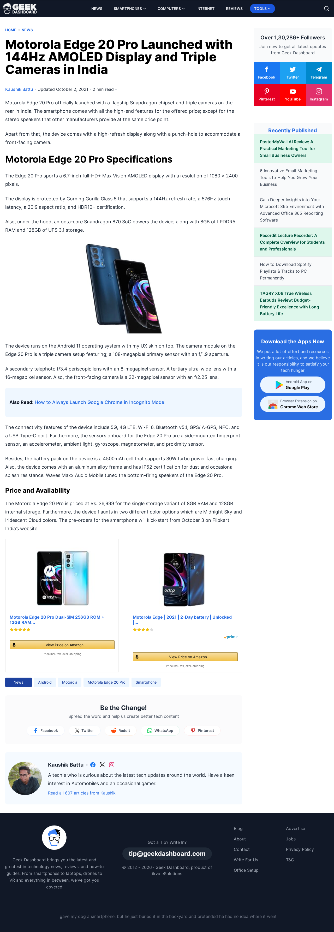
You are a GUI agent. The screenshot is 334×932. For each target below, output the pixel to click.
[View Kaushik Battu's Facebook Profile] (93, 764)
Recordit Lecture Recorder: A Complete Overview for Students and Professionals (292, 242)
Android (45, 682)
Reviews (234, 8)
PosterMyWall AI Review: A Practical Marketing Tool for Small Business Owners (287, 148)
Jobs (291, 838)
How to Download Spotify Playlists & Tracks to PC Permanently (286, 271)
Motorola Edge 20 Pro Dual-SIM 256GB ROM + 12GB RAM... (57, 619)
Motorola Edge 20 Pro (106, 682)
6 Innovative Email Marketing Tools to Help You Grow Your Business (289, 177)
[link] (93, 764)
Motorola (69, 682)
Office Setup (246, 870)
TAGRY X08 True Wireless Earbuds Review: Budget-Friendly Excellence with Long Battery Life (289, 303)
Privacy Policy (300, 849)
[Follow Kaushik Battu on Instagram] (111, 764)
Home (10, 30)
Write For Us (246, 859)
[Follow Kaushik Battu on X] (102, 764)
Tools (260, 8)
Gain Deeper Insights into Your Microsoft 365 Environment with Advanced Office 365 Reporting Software (292, 210)
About (240, 838)
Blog (238, 828)
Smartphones (128, 8)
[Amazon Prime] (230, 637)
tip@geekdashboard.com (167, 853)
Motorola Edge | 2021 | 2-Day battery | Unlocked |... (182, 619)
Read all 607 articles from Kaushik (82, 793)
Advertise (295, 828)
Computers (169, 8)
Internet (205, 8)
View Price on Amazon (65, 645)
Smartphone (146, 682)
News (96, 8)
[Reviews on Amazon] (20, 630)
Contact (242, 849)
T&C (290, 859)
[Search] (326, 8)
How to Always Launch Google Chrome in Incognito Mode (99, 402)
